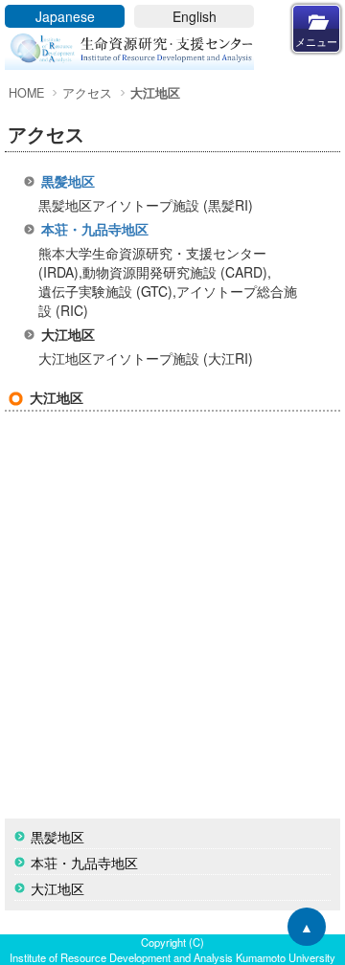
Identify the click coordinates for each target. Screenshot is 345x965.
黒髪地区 (68, 181)
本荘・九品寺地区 (95, 228)
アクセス (87, 92)
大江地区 (57, 888)
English (194, 16)
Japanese (65, 16)
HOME (26, 92)
